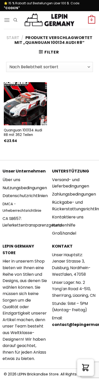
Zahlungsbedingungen (74, 194)
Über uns (11, 180)
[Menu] (7, 20)
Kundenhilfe (63, 225)
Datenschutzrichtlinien (25, 196)
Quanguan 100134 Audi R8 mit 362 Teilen (23, 132)
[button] (85, 367)
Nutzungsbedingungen (25, 188)
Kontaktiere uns (68, 217)
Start (13, 38)
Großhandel (64, 233)
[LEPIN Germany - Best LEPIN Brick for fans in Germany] (49, 20)
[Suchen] (15, 20)
